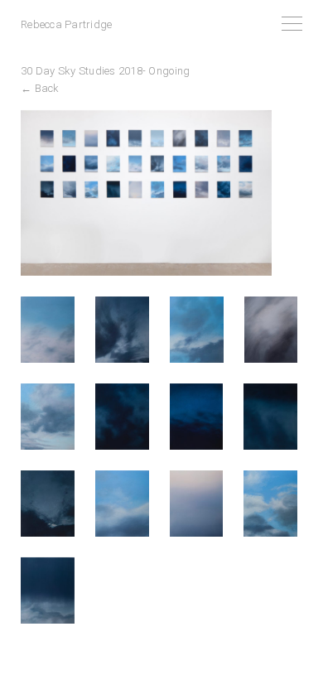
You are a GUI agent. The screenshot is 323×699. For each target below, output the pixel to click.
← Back (40, 88)
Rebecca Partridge (66, 24)
